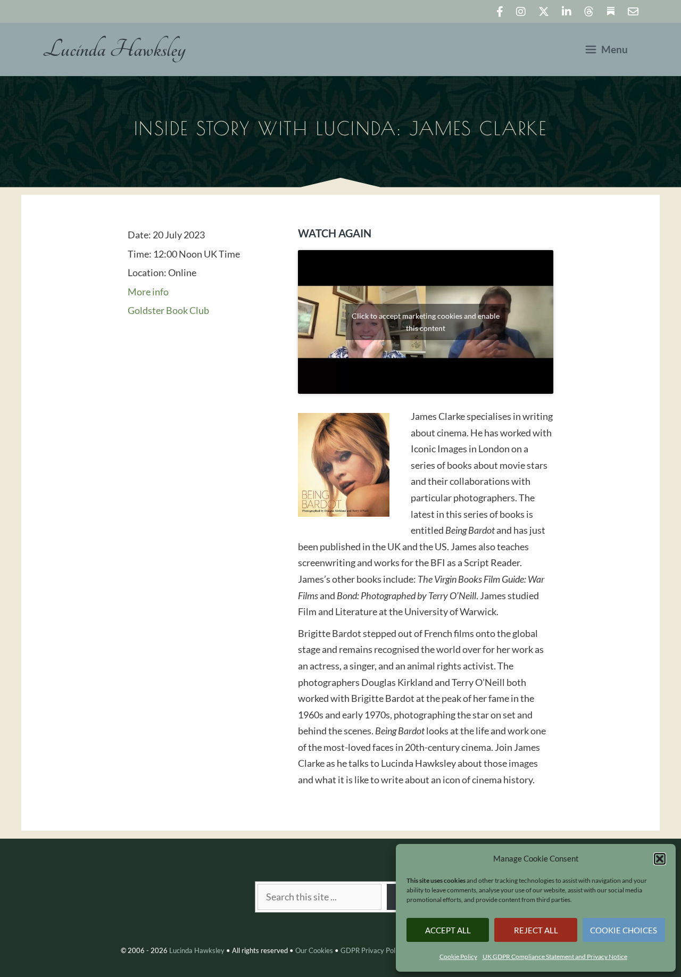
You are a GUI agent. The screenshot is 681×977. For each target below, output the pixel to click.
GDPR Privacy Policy (372, 950)
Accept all (448, 930)
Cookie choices (623, 930)
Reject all (536, 930)
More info (148, 291)
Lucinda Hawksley (114, 49)
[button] (659, 859)
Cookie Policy (458, 957)
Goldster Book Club (168, 310)
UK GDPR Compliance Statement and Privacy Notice (555, 957)
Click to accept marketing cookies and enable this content (426, 322)
